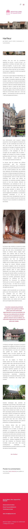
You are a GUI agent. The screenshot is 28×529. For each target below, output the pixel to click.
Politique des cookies (9, 523)
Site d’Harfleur (14, 454)
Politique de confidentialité (18, 521)
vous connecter (12, 471)
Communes (19, 41)
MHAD (6, 41)
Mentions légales (7, 521)
